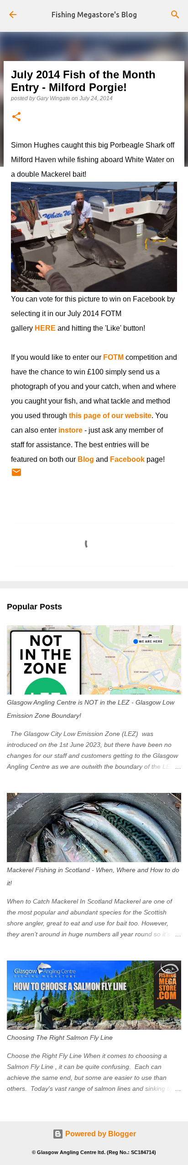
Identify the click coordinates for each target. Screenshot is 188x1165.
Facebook (127, 459)
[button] (16, 117)
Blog (86, 459)
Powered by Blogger (99, 1134)
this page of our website (110, 415)
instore (70, 430)
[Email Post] (16, 476)
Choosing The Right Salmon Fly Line (60, 1037)
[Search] (175, 15)
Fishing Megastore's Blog (94, 14)
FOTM (113, 357)
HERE (45, 328)
